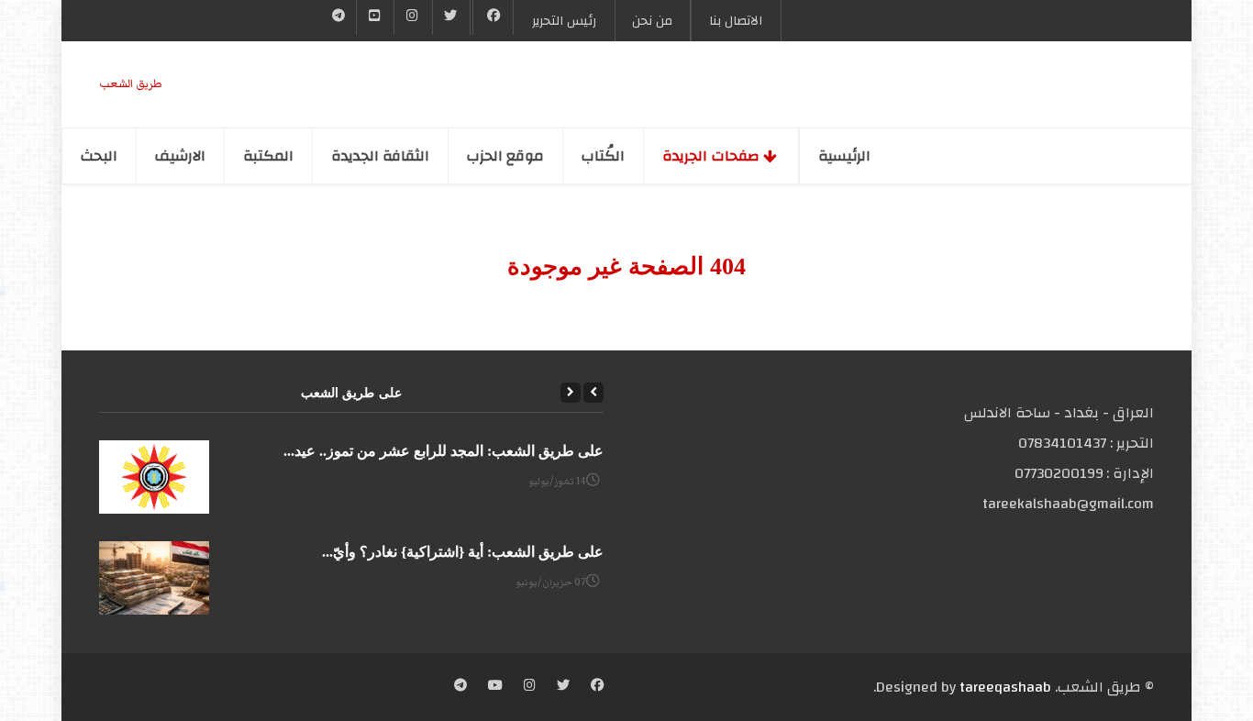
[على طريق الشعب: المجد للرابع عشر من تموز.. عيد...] (154, 477)
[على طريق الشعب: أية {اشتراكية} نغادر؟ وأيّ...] (154, 578)
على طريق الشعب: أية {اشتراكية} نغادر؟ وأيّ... (463, 552)
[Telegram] (339, 17)
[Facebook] (493, 17)
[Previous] (593, 393)
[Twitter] (451, 17)
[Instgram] (413, 17)
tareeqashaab (1005, 687)
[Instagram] (530, 687)
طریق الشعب (130, 84)
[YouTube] (375, 17)
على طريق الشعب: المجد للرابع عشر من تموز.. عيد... (443, 451)
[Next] (570, 393)
